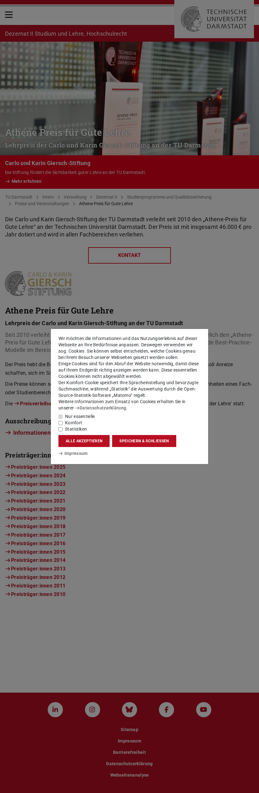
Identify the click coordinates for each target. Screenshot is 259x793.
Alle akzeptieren (84, 441)
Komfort (73, 422)
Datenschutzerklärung (103, 407)
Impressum (75, 453)
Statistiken (76, 429)
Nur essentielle (80, 416)
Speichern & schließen (144, 441)
